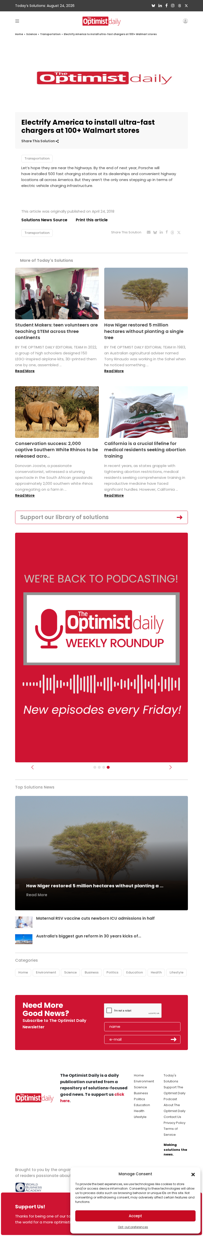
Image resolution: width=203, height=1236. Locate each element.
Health (156, 972)
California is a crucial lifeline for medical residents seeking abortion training (145, 449)
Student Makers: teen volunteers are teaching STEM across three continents (56, 331)
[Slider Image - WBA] (99, 767)
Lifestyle (176, 972)
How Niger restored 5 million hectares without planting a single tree (143, 331)
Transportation (50, 34)
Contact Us (172, 1116)
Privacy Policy (174, 1122)
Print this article (92, 220)
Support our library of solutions (64, 517)
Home (19, 34)
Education (134, 972)
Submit (174, 1039)
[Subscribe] (94, 767)
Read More (25, 370)
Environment (46, 972)
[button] (193, 1174)
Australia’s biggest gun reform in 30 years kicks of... (88, 936)
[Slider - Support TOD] (103, 767)
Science (31, 34)
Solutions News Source (44, 220)
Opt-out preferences (133, 1227)
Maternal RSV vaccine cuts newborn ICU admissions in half (95, 918)
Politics (112, 972)
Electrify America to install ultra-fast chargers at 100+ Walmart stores (110, 34)
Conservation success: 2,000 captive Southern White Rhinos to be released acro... (56, 449)
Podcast (170, 1099)
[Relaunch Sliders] (108, 767)
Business (92, 972)
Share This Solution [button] (38, 141)
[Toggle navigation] (17, 20)
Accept (135, 1215)
